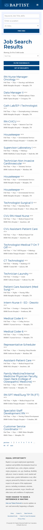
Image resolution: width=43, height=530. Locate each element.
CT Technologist (14, 260)
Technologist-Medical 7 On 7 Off (21, 246)
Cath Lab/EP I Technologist (20, 105)
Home (12, 513)
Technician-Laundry (16, 273)
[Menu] (37, 5)
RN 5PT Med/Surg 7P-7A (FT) (21, 394)
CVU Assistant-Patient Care (21, 228)
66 (4, 445)
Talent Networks (28, 513)
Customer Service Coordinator (14, 428)
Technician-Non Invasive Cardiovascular (19, 162)
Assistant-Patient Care (17, 360)
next (11, 445)
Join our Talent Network (14, 503)
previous (6, 442)
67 (8, 445)
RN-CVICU (10, 121)
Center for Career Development (27, 516)
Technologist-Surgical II (18, 202)
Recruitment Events (12, 516)
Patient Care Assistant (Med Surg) (21, 288)
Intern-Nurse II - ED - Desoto (21, 302)
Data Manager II (13, 92)
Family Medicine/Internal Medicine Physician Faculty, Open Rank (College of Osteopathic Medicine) (21, 377)
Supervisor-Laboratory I (18, 147)
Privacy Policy (21, 519)
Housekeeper (12, 134)
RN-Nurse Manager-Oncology (16, 78)
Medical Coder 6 (13, 318)
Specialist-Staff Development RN (14, 412)
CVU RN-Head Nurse (16, 215)
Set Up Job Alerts (21, 68)
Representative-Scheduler (20, 344)
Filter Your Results (21, 63)
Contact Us (19, 513)
